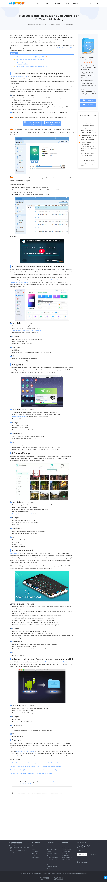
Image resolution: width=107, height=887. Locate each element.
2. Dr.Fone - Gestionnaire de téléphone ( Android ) (30, 59)
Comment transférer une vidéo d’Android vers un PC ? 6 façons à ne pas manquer (89, 137)
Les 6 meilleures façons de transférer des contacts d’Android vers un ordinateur (88, 130)
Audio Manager (14, 553)
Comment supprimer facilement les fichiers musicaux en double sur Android (32, 773)
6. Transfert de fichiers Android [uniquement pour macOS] (33, 67)
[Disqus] (42, 820)
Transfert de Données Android (88, 58)
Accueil (39, 3)
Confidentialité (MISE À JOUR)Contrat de (41, 873)
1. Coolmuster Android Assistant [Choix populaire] (30, 57)
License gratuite (35, 857)
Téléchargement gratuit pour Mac (53, 123)
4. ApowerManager (21, 63)
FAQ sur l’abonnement (67, 857)
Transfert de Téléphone (52, 857)
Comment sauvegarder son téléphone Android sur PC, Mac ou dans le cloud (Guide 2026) (88, 163)
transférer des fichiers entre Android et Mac (55, 662)
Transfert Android (56, 24)
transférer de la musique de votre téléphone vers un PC (55, 48)
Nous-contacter (35, 848)
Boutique (34, 849)
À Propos (34, 846)
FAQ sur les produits (66, 849)
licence (53, 873)
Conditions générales (25, 873)
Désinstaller (58, 873)
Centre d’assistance (66, 846)
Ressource (34, 853)
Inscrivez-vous (92, 854)
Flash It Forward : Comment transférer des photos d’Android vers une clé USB (88, 155)
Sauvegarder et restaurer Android (22, 514)
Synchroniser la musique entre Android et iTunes (26, 330)
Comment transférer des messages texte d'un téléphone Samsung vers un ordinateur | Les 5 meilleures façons (88, 146)
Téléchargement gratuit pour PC (33, 123)
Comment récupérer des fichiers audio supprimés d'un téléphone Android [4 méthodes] (36, 766)
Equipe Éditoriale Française (36, 24)
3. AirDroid (19, 61)
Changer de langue (83, 862)
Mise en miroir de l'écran (19, 416)
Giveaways (34, 855)
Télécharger (89, 100)
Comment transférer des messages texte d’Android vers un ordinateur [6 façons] (89, 123)
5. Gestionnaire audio (22, 65)
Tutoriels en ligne (66, 848)
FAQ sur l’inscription (66, 859)
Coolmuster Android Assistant (19, 76)
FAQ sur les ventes (66, 851)
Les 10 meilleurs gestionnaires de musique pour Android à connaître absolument (34, 763)
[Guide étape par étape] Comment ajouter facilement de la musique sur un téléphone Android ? (38, 770)
